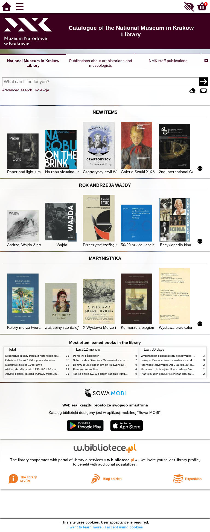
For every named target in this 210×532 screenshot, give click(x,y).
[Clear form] (192, 90)
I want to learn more (84, 527)
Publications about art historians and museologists (100, 63)
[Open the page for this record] (24, 151)
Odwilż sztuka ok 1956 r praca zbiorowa (30, 360)
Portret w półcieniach (86, 355)
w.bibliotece (120, 460)
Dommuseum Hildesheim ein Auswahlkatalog (101, 364)
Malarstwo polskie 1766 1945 (23, 364)
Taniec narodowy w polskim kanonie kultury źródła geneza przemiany (116, 373)
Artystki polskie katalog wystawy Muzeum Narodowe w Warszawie (46, 373)
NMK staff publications (168, 61)
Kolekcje (42, 90)
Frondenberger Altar (85, 369)
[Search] (203, 81)
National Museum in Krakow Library (33, 63)
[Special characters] (203, 90)
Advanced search (17, 90)
